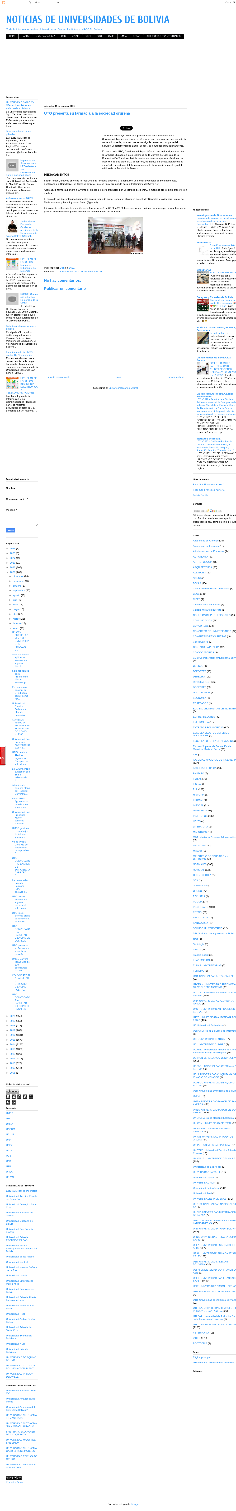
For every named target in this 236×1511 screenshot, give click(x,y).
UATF (9, 1150)
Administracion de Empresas (208, 551)
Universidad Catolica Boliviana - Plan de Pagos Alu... (20, 709)
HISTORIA (198, 794)
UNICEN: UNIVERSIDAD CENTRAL (212, 1123)
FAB (195, 754)
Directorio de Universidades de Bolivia (213, 1362)
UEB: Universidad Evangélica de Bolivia (214, 1090)
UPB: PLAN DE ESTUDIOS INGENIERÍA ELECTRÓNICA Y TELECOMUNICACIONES (21, 385)
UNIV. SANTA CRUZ (45, 36)
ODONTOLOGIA (202, 875)
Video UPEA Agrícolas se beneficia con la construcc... (21, 802)
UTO (99, 36)
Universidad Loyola (16, 1275)
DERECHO (199, 676)
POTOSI (197, 912)
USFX (88, 36)
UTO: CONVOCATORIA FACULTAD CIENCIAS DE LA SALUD (21, 1001)
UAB (8, 1161)
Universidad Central (17, 1262)
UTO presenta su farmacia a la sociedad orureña (21, 949)
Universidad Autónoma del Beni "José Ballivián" (20, 1408)
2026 (13, 548)
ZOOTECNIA (200, 1343)
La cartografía (217, 333)
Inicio (118, 377)
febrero (17, 623)
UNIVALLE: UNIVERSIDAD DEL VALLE (214, 1158)
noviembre (19, 581)
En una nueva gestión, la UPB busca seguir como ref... (20, 693)
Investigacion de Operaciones (214, 215)
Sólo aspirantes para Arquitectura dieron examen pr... (20, 676)
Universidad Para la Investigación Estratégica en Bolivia (21, 1248)
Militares (197, 850)
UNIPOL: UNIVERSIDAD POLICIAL (212, 1145)
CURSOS (198, 666)
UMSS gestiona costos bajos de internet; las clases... (20, 832)
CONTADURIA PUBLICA (206, 647)
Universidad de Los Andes (207, 1166)
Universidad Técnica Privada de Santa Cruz (21, 1197)
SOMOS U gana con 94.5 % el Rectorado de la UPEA (29, 298)
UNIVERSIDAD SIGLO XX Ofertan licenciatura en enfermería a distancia (20, 105)
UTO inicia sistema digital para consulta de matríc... (21, 917)
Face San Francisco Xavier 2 (209, 484)
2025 (13, 553)
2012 (13, 1053)
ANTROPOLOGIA (202, 561)
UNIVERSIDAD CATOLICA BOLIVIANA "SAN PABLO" (20, 1367)
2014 (13, 1044)
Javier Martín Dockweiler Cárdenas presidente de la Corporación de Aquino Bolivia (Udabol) (22, 228)
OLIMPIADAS (200, 885)
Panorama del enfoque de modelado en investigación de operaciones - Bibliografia (216, 221)
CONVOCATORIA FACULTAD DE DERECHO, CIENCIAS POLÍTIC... (21, 982)
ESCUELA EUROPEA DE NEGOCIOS (213, 741)
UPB (8, 1166)
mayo (16, 609)
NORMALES (199, 864)
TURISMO (198, 970)
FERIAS (197, 778)
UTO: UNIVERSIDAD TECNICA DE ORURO (79, 271)
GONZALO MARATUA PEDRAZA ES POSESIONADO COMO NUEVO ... (21, 727)
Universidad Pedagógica (206, 1188)
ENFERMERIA (201, 722)
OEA (195, 880)
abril (15, 614)
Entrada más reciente (58, 377)
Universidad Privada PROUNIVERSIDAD (17, 1239)
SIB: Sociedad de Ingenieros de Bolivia (214, 933)
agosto (17, 595)
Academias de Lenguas (206, 546)
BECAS (136, 36)
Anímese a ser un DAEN (19, 198)
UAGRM (26, 36)
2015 (13, 1039)
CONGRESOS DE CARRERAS (209, 636)
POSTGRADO (200, 907)
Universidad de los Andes (20, 1256)
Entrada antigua (175, 377)
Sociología (198, 944)
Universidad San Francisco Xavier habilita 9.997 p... (21, 743)
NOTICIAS (198, 869)
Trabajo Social (201, 954)
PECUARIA (199, 896)
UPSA (9, 1171)
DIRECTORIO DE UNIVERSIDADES (164, 36)
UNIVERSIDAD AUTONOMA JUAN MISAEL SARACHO (21, 1425)
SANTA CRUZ (200, 922)
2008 (13, 1072)
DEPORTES (199, 671)
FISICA (197, 784)
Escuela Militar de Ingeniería (21, 1190)
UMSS (111, 36)
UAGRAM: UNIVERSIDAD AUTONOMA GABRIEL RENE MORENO (214, 986)
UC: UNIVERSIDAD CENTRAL (209, 1039)
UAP (8, 1139)
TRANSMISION (201, 960)
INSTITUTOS (200, 816)
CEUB (196, 593)
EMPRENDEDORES (204, 716)
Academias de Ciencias (206, 540)
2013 (13, 1049)
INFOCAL (198, 805)
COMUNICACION (202, 620)
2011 (13, 1058)
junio (16, 604)
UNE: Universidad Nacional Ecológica (213, 1117)
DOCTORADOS (201, 692)
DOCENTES (199, 687)
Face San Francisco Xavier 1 (209, 489)
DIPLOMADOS (201, 682)
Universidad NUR (15, 1343)
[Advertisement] (109, 68)
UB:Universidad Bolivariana (208, 1025)
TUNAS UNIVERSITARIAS (207, 965)
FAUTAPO (198, 773)
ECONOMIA (199, 697)
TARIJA (197, 949)
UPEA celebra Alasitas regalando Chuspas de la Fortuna (20, 758)
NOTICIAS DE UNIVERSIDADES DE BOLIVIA (87, 20)
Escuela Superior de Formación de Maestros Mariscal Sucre (212, 748)
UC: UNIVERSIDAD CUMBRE (209, 1044)
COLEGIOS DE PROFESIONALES (211, 615)
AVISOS (197, 578)
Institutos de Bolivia (208, 438)
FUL (195, 789)
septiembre (19, 590)
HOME (12, 36)
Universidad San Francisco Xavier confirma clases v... (21, 818)
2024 (13, 558)
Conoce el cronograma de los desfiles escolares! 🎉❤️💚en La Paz (223, 303)
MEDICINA (199, 845)
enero (16, 628)
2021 (13, 572)
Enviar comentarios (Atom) (123, 387)
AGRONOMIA (200, 556)
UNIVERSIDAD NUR (204, 1182)
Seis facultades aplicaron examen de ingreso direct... (20, 660)
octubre (17, 585)
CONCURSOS (201, 625)
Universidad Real (15, 1313)
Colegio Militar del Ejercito (207, 609)
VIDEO (196, 1338)
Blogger (135, 1504)
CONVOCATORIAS (203, 652)
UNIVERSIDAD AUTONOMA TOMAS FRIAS (21, 1416)
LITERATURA (200, 826)
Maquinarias (204, 269)
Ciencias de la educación (206, 604)
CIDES (196, 599)
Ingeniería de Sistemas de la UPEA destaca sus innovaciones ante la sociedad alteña (21, 167)
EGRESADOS (200, 703)
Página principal (201, 1357)
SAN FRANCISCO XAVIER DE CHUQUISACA (20, 1433)
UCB (63, 36)
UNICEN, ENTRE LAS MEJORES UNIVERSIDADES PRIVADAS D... (20, 641)
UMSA (124, 36)
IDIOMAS (198, 800)
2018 (13, 1025)
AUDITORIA (199, 572)
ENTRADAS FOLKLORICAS (208, 727)
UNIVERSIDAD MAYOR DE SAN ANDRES (21, 1466)
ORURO (197, 891)
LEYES (197, 821)
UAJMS (75, 36)
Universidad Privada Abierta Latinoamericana (21, 1299)
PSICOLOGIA (200, 917)
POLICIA (197, 901)
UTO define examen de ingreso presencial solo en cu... (20, 902)
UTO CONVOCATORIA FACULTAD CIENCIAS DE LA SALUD (21, 933)
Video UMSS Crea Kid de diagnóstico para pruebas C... (20, 847)
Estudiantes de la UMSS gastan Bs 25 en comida (19, 353)
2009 (13, 1067)
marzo (16, 618)
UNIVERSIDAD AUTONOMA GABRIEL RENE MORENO (21, 1449)
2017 (13, 1030)
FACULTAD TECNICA (204, 768)
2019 (13, 1020)
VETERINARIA (201, 1332)
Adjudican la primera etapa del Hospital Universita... (21, 789)
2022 (13, 567)
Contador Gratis (14, 1482)
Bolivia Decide (200, 495)
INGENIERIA (200, 810)
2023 (13, 562)
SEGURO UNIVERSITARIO (208, 928)
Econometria (204, 242)
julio (15, 599)
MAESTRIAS (200, 832)
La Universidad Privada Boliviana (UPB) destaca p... (20, 886)
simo (195, 938)
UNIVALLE (11, 1177)
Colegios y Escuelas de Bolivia (215, 297)
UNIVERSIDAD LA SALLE (207, 1172)
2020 (13, 1016)
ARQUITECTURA (202, 567)
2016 (13, 1034)
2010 (13, 1063)
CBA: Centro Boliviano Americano (211, 588)
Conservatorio (200, 641)
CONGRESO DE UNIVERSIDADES (212, 631)
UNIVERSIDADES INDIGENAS (209, 1198)
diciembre (18, 576)
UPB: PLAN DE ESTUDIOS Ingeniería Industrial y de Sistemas (28, 265)
